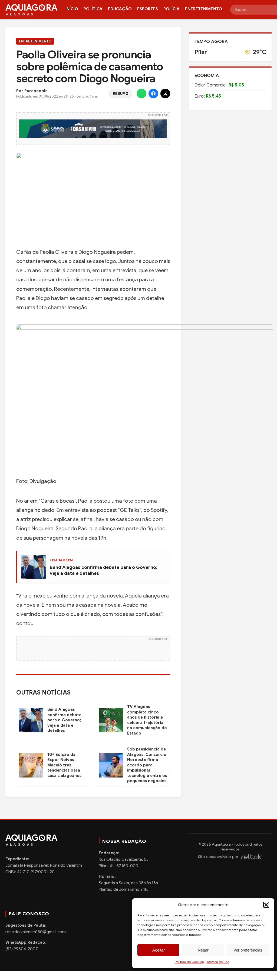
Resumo (120, 94)
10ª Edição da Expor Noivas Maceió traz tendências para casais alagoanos (64, 765)
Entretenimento (203, 8)
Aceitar (158, 950)
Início (71, 8)
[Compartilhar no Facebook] (153, 93)
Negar (203, 950)
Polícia (171, 8)
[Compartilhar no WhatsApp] (141, 93)
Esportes (147, 8)
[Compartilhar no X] (165, 93)
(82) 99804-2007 (21, 948)
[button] (266, 904)
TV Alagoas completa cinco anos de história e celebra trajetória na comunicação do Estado (147, 720)
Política (93, 8)
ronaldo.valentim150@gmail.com (35, 931)
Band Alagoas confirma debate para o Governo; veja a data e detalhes (64, 720)
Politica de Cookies (189, 962)
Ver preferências (247, 950)
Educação (120, 8)
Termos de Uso (217, 962)
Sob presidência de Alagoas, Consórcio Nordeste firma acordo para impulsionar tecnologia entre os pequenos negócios (147, 765)
